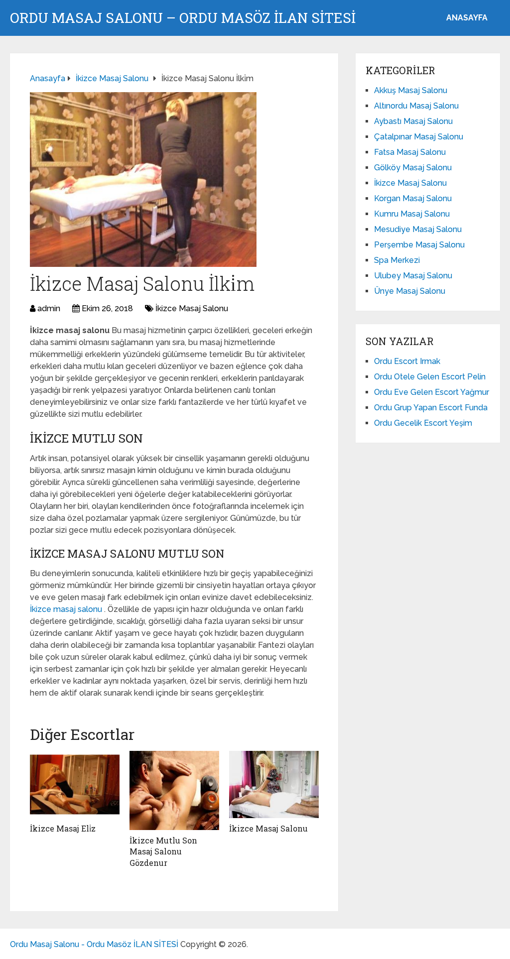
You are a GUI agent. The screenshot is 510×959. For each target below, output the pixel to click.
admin (48, 308)
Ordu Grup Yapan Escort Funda (431, 407)
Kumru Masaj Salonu (412, 214)
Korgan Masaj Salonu (413, 198)
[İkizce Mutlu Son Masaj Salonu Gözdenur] (174, 790)
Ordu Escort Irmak (407, 361)
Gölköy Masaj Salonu (413, 167)
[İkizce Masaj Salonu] (274, 784)
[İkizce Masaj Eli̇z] (75, 784)
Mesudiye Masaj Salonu (418, 229)
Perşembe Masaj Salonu (419, 244)
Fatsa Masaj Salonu (410, 152)
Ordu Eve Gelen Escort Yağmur (431, 392)
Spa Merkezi (397, 260)
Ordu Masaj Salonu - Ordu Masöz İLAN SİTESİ (94, 944)
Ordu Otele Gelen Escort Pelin (430, 376)
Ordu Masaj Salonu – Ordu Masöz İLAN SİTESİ (183, 18)
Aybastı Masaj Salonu (413, 121)
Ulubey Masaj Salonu (413, 275)
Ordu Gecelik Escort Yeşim (423, 423)
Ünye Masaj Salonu (409, 291)
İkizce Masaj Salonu (191, 308)
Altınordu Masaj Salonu (416, 106)
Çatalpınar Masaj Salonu (418, 136)
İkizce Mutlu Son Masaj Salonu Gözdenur (163, 851)
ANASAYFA (467, 17)
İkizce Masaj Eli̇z (63, 828)
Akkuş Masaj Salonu (410, 90)
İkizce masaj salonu (67, 609)
